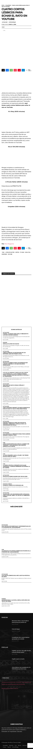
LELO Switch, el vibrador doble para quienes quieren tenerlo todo (16, 434)
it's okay (22, 252)
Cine (4, 442)
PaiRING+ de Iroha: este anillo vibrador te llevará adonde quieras (15, 334)
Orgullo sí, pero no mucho (11, 343)
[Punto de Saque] (6, 631)
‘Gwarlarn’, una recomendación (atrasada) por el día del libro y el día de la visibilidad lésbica (16, 495)
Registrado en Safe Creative (10, 688)
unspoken (4, 254)
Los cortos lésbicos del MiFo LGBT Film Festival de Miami (16, 576)
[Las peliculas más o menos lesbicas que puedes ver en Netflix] (6, 640)
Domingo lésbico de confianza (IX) (13, 485)
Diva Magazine (9, 244)
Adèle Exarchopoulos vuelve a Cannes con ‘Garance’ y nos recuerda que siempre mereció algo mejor (16, 445)
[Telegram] (23, 70)
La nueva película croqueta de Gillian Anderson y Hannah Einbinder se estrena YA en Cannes (16, 466)
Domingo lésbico (7, 484)
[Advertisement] (16, 49)
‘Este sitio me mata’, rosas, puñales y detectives (13, 385)
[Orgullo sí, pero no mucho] (6, 661)
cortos (17, 252)
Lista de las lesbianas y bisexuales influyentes (15, 372)
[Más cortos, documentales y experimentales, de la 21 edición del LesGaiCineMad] (16, 516)
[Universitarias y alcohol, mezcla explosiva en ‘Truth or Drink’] (16, 590)
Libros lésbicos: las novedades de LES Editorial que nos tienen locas (14, 353)
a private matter (9, 252)
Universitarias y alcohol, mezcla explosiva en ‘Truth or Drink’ (16, 600)
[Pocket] (15, 70)
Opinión (5, 342)
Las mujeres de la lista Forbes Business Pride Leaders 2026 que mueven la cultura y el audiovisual (16, 375)
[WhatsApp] (11, 70)
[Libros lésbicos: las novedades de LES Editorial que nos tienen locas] (6, 670)
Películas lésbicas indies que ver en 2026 (15, 476)
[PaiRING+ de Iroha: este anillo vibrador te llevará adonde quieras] (6, 653)
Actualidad (8, 5)
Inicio (3, 5)
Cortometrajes (12, 22)
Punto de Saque (16, 629)
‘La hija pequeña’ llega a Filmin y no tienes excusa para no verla (15, 456)
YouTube (10, 254)
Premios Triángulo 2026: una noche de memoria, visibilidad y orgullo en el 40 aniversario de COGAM (14, 424)
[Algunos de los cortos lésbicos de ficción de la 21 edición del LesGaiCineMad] (16, 540)
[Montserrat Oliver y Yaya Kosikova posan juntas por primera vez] (6, 623)
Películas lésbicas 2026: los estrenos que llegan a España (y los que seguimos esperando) (15, 364)
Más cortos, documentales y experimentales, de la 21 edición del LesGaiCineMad (16, 527)
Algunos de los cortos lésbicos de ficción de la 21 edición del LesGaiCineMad (16, 551)
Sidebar (4, 598)
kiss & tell (28, 252)
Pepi (3, 27)
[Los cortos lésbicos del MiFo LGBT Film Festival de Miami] (16, 565)
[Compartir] (7, 70)
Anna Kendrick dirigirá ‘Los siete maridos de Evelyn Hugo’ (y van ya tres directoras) (16, 408)
